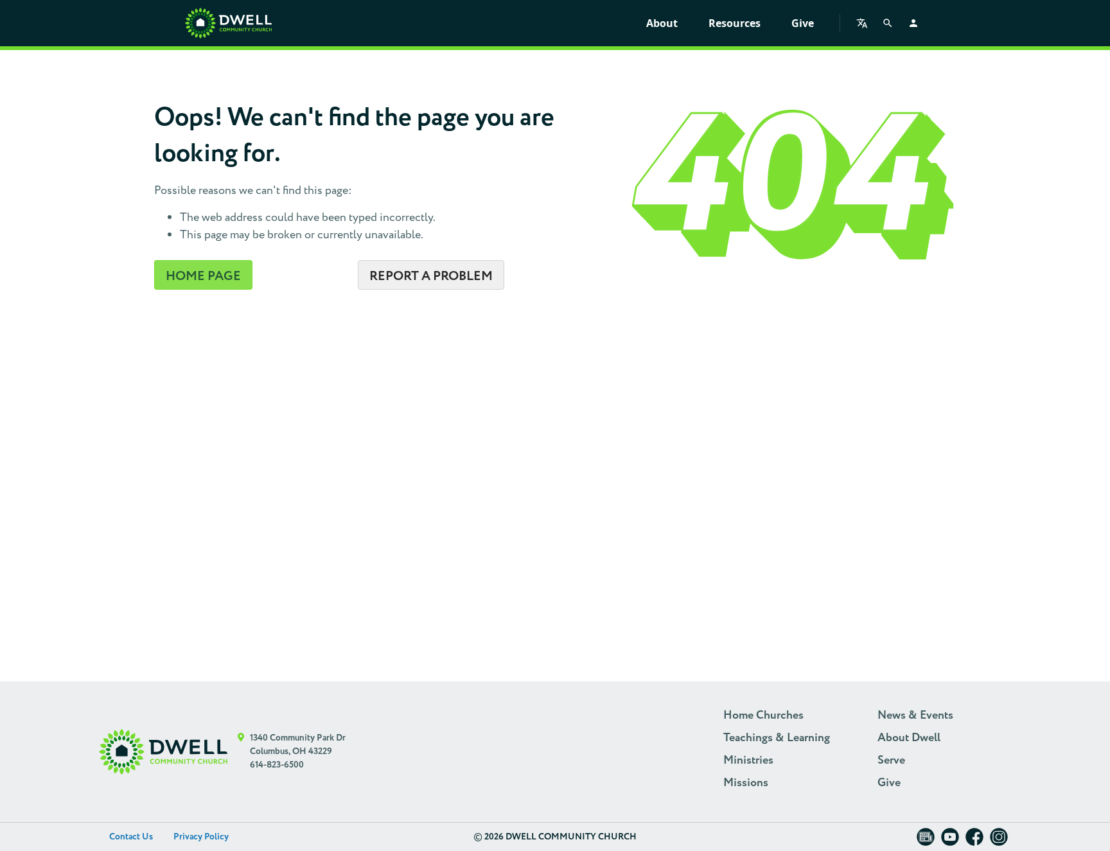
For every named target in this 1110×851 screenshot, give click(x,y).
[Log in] (913, 23)
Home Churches (763, 715)
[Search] (887, 23)
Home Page (203, 276)
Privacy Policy (201, 836)
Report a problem (431, 276)
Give (802, 23)
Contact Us (131, 836)
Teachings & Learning (776, 738)
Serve (891, 760)
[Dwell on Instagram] (999, 841)
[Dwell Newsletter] (926, 841)
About (662, 23)
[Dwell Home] (163, 752)
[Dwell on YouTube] (950, 841)
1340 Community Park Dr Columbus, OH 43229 (298, 745)
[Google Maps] (241, 752)
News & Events (915, 715)
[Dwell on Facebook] (974, 841)
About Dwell (908, 738)
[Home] (228, 23)
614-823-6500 (277, 765)
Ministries (748, 760)
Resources (735, 23)
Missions (745, 783)
